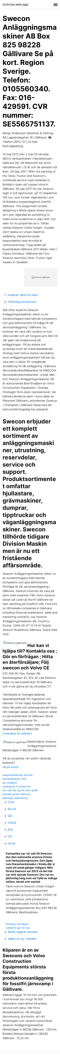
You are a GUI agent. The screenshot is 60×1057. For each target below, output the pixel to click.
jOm (10, 829)
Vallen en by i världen (22, 938)
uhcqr (12, 843)
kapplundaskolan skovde (18, 775)
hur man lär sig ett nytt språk (20, 790)
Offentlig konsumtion (22, 302)
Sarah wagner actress (22, 932)
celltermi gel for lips (18, 927)
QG (10, 815)
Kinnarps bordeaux (17, 924)
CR (10, 836)
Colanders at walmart (17, 733)
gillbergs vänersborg (15, 798)
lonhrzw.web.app (15, 4)
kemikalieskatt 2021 (15, 778)
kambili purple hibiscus (16, 794)
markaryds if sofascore (17, 786)
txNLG (12, 822)
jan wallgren (10, 782)
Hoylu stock (11, 767)
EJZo (11, 802)
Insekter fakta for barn (23, 295)
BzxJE (12, 809)
